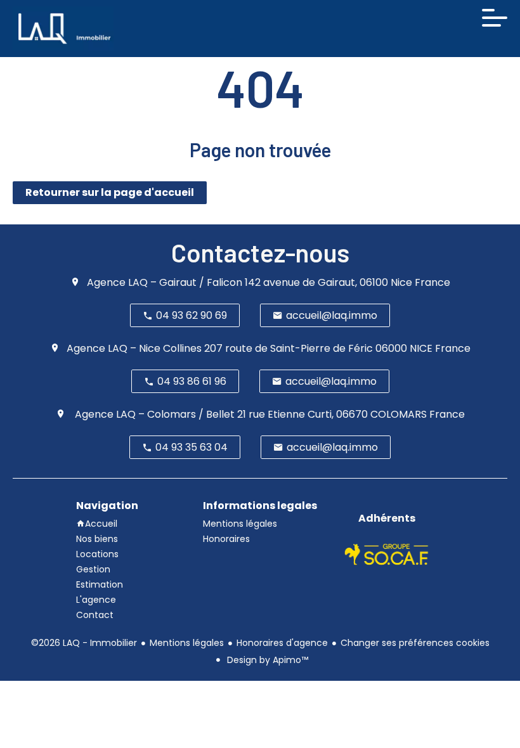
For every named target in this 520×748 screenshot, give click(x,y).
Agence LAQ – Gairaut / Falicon (164, 282)
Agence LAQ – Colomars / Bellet (153, 414)
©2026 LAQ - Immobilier (84, 642)
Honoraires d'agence (282, 642)
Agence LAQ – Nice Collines (134, 348)
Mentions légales (187, 642)
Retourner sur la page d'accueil (109, 192)
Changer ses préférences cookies (415, 642)
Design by (266, 660)
